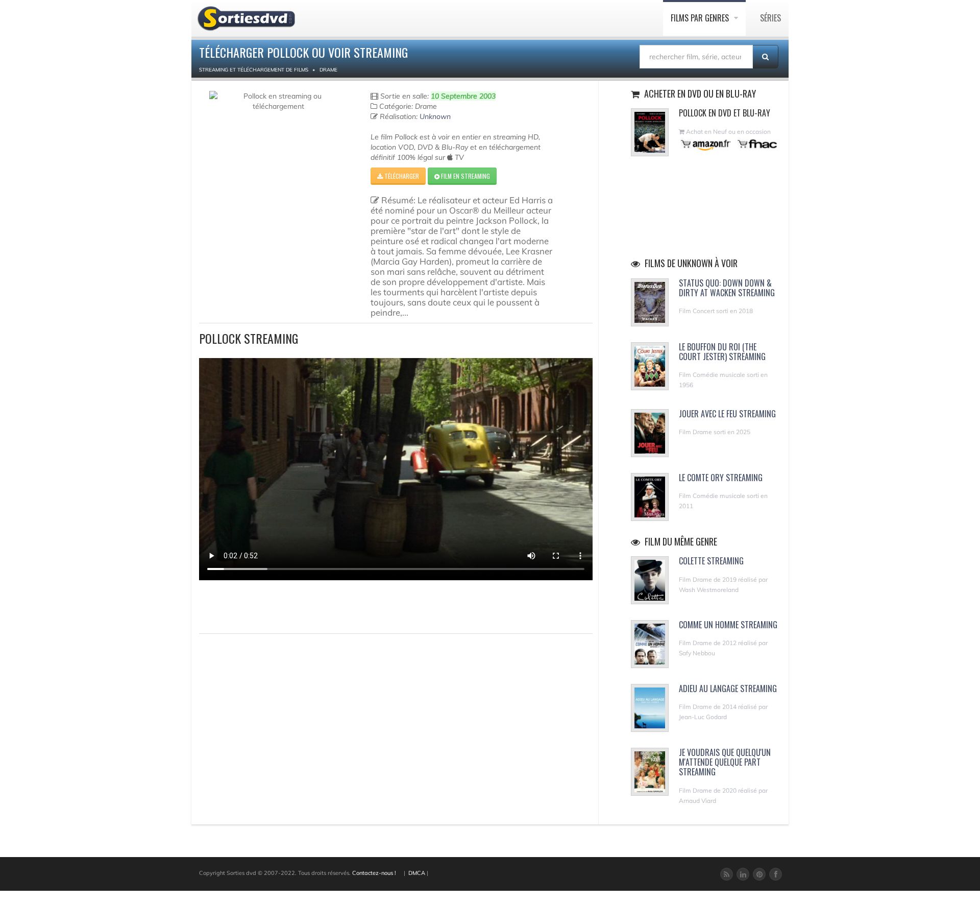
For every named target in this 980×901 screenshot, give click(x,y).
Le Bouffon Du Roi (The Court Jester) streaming (722, 352)
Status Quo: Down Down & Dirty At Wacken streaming (727, 288)
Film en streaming (464, 176)
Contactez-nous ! (374, 872)
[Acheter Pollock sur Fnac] (756, 144)
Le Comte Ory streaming (721, 477)
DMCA (416, 872)
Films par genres (701, 18)
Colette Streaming (711, 561)
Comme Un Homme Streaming (728, 625)
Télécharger (401, 176)
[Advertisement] (258, 605)
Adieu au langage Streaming (728, 688)
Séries (770, 18)
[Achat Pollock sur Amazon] (706, 144)
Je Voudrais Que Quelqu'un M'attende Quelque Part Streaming (725, 762)
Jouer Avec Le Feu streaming (727, 414)
